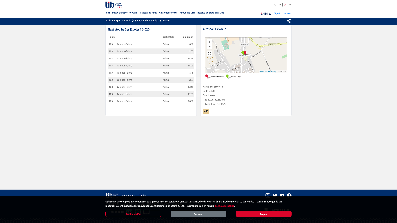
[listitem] (266, 195)
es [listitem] (280, 4)
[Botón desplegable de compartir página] (289, 21)
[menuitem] (107, 12)
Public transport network (117, 20)
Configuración (133, 214)
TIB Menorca (128, 195)
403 (206, 111)
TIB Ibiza (143, 195)
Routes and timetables (146, 20)
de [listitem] (290, 4)
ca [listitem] (275, 4)
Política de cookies (224, 205)
